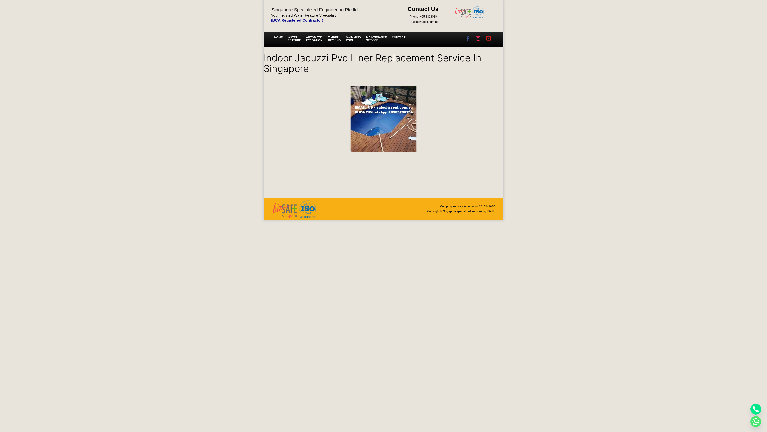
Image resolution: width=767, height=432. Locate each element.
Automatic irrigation (314, 39)
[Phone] (755, 409)
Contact (398, 37)
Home (278, 37)
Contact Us (423, 9)
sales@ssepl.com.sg (424, 21)
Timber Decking (334, 39)
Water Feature (294, 39)
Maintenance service (376, 39)
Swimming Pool (353, 39)
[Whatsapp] (755, 421)
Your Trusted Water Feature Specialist (303, 15)
